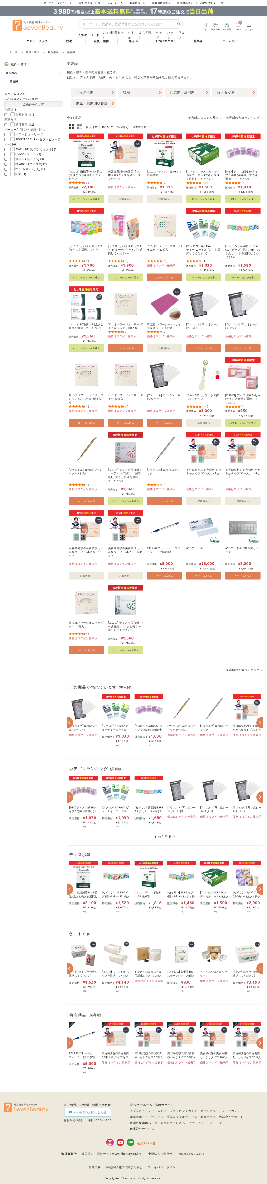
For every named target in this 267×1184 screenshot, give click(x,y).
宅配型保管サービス (211, 3)
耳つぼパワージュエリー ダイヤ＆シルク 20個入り (125, 326)
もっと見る (163, 836)
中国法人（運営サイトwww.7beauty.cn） (177, 1153)
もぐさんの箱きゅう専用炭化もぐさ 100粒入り (148, 975)
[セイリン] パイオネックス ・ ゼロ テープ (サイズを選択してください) (125, 250)
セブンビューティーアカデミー (221, 1111)
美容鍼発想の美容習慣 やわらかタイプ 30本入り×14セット (242, 473)
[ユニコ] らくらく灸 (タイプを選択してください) (116, 975)
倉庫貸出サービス (142, 1128)
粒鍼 (102, 77)
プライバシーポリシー (163, 1167)
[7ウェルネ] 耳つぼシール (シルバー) (163, 397)
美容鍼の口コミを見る (203, 117)
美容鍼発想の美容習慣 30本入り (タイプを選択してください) (124, 175)
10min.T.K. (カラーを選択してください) (202, 397)
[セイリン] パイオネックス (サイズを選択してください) (86, 250)
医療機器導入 (185, 3)
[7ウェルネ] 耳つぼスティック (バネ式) (85, 471)
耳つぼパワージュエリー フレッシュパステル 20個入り (86, 399)
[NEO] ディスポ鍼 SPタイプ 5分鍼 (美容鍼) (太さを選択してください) (241, 175)
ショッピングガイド (183, 1111)
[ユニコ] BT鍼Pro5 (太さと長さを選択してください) (86, 326)
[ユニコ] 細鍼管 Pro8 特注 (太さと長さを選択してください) (85, 175)
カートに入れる (164, 277)
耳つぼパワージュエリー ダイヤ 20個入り (125, 397)
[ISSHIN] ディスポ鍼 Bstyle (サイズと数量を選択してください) (242, 399)
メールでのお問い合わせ (90, 1112)
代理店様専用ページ (143, 1123)
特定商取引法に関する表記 (124, 1167)
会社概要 (94, 1167)
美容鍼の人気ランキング (243, 117)
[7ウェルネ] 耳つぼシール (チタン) (241, 326)
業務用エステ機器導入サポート (221, 1117)
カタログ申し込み (172, 1123)
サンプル (157, 1117)
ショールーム (115, 3)
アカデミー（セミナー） (58, 3)
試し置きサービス (90, 3)
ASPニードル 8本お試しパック (242, 550)
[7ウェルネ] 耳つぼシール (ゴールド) (202, 326)
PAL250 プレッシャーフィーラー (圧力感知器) (163, 550)
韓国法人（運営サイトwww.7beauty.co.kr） (112, 1153)
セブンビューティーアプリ (206, 1123)
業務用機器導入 (161, 3)
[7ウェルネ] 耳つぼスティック (163, 471)
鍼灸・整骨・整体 (79, 72)
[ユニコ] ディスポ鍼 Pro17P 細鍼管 (164, 173)
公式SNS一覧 (146, 1143)
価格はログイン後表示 (122, 187)
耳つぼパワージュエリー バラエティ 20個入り (164, 248)
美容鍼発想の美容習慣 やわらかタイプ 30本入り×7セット (203, 473)
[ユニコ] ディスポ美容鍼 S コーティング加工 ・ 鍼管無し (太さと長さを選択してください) (125, 475)
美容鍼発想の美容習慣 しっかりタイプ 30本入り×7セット (86, 552)
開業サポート (137, 3)
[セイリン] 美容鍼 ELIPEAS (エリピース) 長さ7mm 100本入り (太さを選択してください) (242, 252)
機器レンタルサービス (182, 1117)
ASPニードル (194, 548)
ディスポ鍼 (87, 77)
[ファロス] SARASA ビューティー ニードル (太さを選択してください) (203, 250)
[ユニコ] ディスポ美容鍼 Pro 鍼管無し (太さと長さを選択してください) (125, 626)
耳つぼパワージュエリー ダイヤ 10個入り (86, 624)
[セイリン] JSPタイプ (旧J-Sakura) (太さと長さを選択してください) (181, 896)
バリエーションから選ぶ (86, 199)
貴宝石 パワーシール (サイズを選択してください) (164, 326)
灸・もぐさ (117, 77)
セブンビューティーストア (148, 1111)
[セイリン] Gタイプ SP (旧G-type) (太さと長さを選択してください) (246, 896)
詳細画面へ (126, 199)
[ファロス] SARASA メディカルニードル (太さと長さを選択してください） (203, 175)
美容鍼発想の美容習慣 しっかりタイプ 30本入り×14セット (125, 552)
